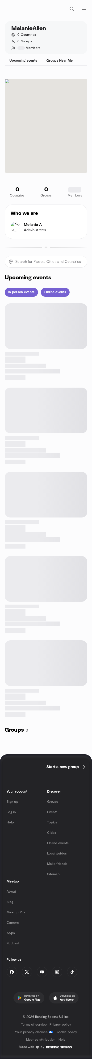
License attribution (40, 1039)
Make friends (57, 864)
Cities (51, 832)
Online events (58, 843)
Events (52, 812)
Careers (13, 922)
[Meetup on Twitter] (27, 972)
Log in (11, 812)
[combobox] (46, 262)
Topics (52, 822)
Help (10, 822)
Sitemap (53, 874)
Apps (11, 933)
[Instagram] (57, 972)
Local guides (57, 853)
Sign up (12, 801)
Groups (53, 801)
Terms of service (34, 1024)
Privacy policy (60, 1024)
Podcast (13, 943)
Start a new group (62, 767)
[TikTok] (72, 972)
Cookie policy (66, 1032)
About (11, 891)
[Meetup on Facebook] (12, 972)
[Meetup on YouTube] (42, 972)
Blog (10, 902)
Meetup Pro (16, 912)
